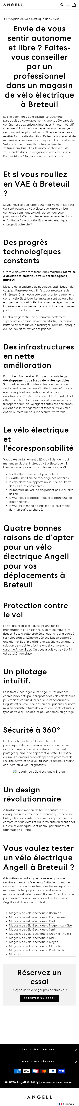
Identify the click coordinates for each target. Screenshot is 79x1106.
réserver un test (34, 902)
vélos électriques (64, 696)
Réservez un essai (39, 998)
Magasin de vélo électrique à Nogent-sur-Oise (40, 925)
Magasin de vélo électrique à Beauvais (35, 913)
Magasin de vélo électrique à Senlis (33, 929)
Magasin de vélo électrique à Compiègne (37, 917)
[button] (68, 1104)
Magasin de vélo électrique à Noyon (33, 942)
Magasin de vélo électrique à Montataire (36, 946)
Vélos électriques (38, 1049)
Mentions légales (38, 1061)
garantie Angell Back (17, 649)
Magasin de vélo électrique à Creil (32, 921)
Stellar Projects (64, 1082)
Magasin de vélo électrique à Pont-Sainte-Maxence (37, 952)
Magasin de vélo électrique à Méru (32, 938)
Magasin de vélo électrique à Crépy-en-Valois (40, 933)
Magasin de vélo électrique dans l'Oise (33, 19)
